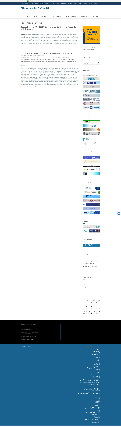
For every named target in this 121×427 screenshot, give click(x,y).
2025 (98, 363)
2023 (97, 360)
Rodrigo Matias (30, 84)
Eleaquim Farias (50, 72)
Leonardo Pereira (27, 80)
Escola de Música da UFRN (90, 382)
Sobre (35, 16)
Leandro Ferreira (71, 78)
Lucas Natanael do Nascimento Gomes (46, 80)
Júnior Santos (96, 398)
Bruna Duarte (96, 369)
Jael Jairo (47, 77)
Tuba (40, 34)
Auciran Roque (43, 36)
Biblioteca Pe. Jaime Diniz (37, 8)
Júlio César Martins (39, 40)
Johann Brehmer (43, 39)
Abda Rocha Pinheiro (65, 68)
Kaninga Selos (63, 3)
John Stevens (58, 39)
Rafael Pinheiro (51, 83)
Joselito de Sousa (49, 78)
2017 (97, 349)
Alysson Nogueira (50, 69)
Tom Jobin (45, 44)
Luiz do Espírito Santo (60, 40)
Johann (72, 77)
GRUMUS (85, 3)
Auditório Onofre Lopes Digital (53, 36)
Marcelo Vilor (33, 42)
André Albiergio (74, 69)
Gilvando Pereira (53, 75)
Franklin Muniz (72, 74)
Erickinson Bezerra (67, 72)
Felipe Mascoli (44, 74)
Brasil (31, 1)
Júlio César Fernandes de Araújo (60, 78)
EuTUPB (41, 37)
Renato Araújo (58, 83)
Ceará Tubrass (64, 36)
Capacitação (85, 16)
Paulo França (59, 81)
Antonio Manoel (35, 36)
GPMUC (80, 3)
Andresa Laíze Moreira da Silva (41, 71)
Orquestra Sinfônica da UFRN (49, 81)
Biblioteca (41, 3)
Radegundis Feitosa (43, 83)
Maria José (64, 80)
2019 (96, 354)
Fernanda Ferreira (95, 387)
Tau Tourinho (33, 44)
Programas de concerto (93, 407)
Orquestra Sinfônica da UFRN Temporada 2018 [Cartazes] (46, 53)
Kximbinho (52, 40)
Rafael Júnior (64, 43)
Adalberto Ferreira (62, 34)
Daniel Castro (37, 72)
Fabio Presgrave (36, 74)
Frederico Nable (24, 75)
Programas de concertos (42, 68)
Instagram (85, 287)
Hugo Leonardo (63, 37)
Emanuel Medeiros (58, 72)
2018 (26, 68)
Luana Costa (34, 80)
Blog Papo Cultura (93, 367)
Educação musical (95, 377)
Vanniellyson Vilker (28, 86)
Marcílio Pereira (39, 42)
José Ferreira (41, 78)
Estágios (75, 3)
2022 (98, 359)
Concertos (95, 373)
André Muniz (23, 71)
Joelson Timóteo (67, 77)
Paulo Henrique (66, 81)
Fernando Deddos (47, 37)
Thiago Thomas (39, 44)
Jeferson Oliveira (53, 77)
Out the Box (28, 346)
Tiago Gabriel (66, 84)
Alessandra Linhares (34, 69)
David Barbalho (40, 31)
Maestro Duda (75, 40)
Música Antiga (70, 3)
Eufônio (73, 72)
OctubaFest (38, 43)
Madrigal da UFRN (95, 400)
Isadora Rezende (96, 394)
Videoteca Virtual (72, 16)
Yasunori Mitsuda (60, 44)
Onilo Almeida (45, 43)
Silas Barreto (26, 44)
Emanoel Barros (35, 37)
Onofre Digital (52, 3)
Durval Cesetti (43, 72)
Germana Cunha (38, 75)
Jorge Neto (64, 39)
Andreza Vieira (51, 71)
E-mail (84, 284)
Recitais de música (95, 410)
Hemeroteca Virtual (56, 16)
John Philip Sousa (51, 39)
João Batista (60, 77)
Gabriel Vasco (31, 75)
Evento (29, 34)
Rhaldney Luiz (71, 43)
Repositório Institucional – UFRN (90, 75)
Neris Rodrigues (32, 43)
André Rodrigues (30, 71)
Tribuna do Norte (92, 419)
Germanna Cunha (46, 75)
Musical (97, 402)
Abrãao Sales (73, 68)
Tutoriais (96, 16)
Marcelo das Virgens (25, 42)
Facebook (85, 282)
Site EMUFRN (51, 68)
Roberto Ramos (72, 83)
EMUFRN (31, 3)
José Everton (96, 397)
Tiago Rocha (72, 84)
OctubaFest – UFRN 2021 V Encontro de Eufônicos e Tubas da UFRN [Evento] (48, 28)
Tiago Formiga (59, 84)
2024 (98, 362)
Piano (97, 405)
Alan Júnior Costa (71, 34)
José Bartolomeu (70, 39)
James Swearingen (28, 39)
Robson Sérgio (24, 84)
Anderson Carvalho (58, 69)
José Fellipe (35, 78)
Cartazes (96, 371)
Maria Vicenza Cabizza (49, 42)
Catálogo (44, 16)
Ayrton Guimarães (59, 71)
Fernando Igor (51, 74)
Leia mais (23, 65)
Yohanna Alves (52, 86)
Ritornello (57, 3)
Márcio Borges (58, 80)
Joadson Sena (36, 39)
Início (29, 16)
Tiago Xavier (96, 417)
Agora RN (97, 364)
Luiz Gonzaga (68, 40)
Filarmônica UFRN (92, 389)
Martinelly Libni (64, 42)
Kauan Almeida (46, 40)
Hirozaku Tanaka (55, 37)
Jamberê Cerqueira (71, 37)
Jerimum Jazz (96, 396)
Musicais (97, 401)
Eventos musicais (35, 34)
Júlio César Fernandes (29, 40)
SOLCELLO (90, 3)
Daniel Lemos (70, 36)
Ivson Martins (42, 77)
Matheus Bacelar (71, 42)
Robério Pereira (65, 83)
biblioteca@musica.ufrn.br (92, 269)
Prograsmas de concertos (32, 83)
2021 (26, 34)
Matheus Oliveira (24, 43)
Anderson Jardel (66, 69)
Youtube (52, 34)
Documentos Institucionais (92, 374)
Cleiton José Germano (28, 72)
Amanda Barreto (28, 36)
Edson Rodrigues (28, 37)
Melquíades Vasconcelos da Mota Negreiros (33, 81)
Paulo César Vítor (52, 43)
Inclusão (46, 3)
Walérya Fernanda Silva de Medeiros (41, 86)
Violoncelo (97, 421)
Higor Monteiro (70, 75)
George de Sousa (96, 390)
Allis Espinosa (42, 69)
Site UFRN (95, 414)
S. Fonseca (96, 3)
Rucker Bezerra (38, 84)
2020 (98, 356)
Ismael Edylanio (34, 77)
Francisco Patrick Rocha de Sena (61, 74)
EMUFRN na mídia (90, 380)
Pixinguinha (58, 43)
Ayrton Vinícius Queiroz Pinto (70, 71)
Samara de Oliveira (46, 84)
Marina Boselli (57, 42)
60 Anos (36, 3)
